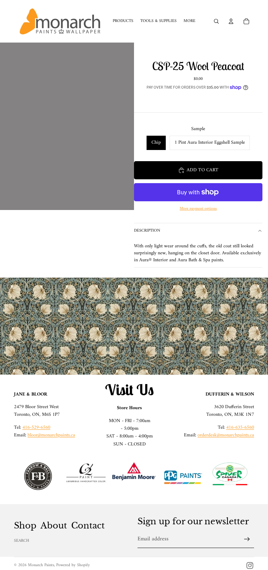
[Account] (231, 21)
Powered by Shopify (73, 565)
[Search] (216, 21)
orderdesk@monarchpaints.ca (226, 435)
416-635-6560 (240, 427)
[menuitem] (189, 21)
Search (21, 541)
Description (147, 230)
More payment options (198, 208)
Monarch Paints (41, 565)
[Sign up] (247, 539)
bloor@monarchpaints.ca (51, 435)
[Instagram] (250, 565)
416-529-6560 (36, 427)
